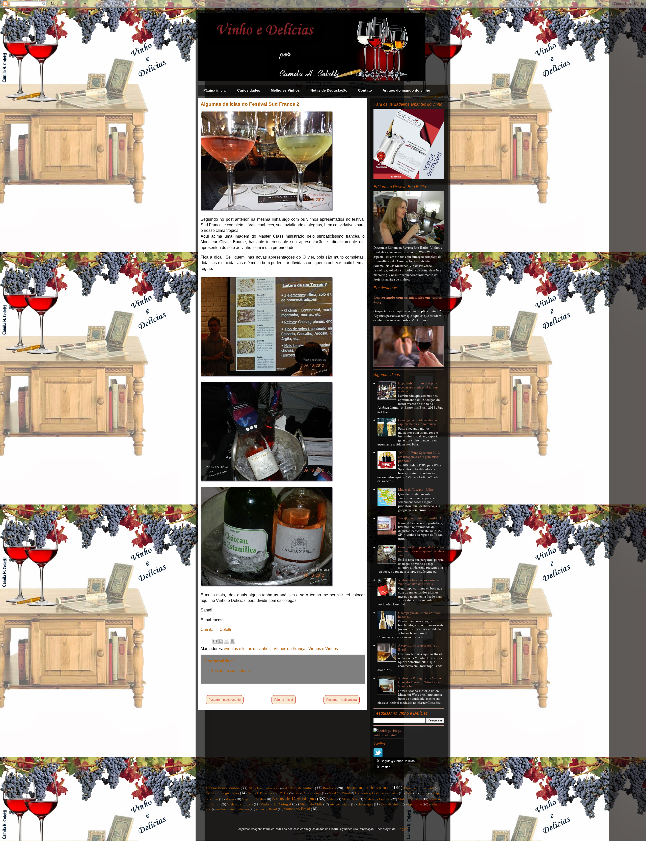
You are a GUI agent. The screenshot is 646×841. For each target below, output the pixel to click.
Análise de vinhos (299, 787)
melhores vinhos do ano (232, 809)
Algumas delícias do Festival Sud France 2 (250, 104)
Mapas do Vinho (253, 799)
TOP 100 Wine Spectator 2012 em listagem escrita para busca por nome (419, 456)
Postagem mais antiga (341, 700)
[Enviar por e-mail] (215, 641)
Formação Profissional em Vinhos (268, 793)
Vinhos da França (290, 649)
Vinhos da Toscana (240, 804)
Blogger (401, 828)
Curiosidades (248, 90)
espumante (414, 804)
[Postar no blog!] (220, 641)
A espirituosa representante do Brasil (418, 647)
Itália (408, 793)
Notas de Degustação (328, 90)
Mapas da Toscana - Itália (415, 489)
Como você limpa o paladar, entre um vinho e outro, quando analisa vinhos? (421, 551)
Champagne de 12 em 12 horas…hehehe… (420, 614)
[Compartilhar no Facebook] (232, 641)
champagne (365, 804)
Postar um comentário (230, 670)
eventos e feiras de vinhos (248, 649)
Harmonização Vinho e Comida (376, 793)
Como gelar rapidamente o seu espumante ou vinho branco (419, 422)
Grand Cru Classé (339, 793)
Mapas (229, 799)
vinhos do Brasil (297, 808)
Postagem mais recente (224, 700)
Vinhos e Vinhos (323, 649)
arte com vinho (340, 804)
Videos (332, 799)
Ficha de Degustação (222, 792)
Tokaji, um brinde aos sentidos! (419, 518)
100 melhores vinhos (222, 787)
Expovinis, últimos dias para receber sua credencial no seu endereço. (418, 387)
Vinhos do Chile (311, 804)
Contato (365, 90)
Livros (423, 793)
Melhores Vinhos (285, 90)
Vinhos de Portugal (275, 803)
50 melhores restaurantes (264, 788)
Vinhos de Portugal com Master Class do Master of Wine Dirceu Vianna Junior (419, 682)
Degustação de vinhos (367, 787)
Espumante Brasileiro (419, 788)
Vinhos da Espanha (377, 799)
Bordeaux (329, 788)
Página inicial (215, 90)
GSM (296, 793)
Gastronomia (312, 793)
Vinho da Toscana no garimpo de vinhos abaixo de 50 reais (420, 582)
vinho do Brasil (266, 809)
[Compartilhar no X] (226, 641)
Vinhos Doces (350, 799)
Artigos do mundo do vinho (406, 90)
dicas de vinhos (391, 804)
